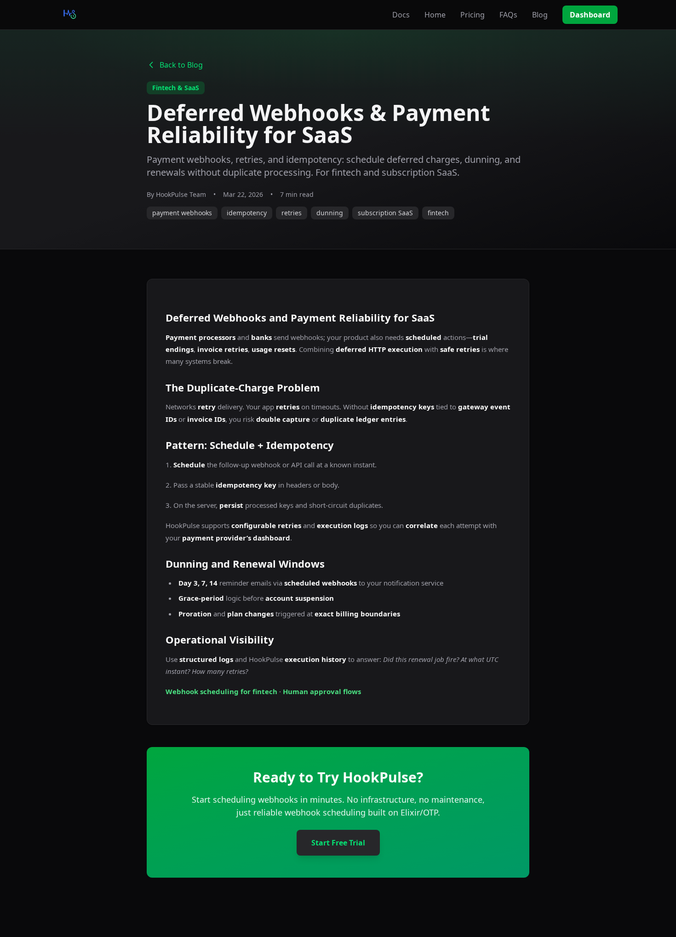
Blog (540, 15)
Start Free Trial (338, 843)
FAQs (508, 15)
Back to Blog (181, 65)
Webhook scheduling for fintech (221, 691)
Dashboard (590, 15)
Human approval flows (322, 691)
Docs (401, 15)
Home (435, 15)
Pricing (472, 15)
